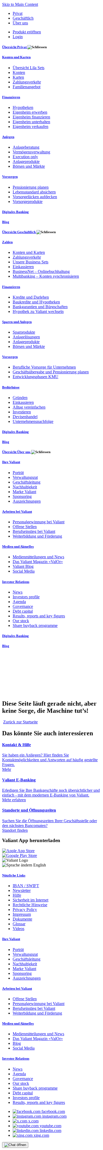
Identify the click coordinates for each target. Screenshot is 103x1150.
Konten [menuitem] (19, 72)
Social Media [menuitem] (24, 571)
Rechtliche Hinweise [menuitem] (30, 905)
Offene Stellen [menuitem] (25, 526)
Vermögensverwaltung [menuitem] (31, 152)
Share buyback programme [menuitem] (35, 625)
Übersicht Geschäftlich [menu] (19, 232)
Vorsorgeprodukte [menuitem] (28, 201)
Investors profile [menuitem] (26, 597)
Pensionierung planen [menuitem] (31, 187)
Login (18, 36)
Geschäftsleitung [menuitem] (26, 482)
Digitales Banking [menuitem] (15, 212)
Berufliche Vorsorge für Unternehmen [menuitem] (44, 367)
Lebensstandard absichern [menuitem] (34, 192)
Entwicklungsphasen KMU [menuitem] (35, 376)
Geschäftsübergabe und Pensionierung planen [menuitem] (51, 372)
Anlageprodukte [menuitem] (26, 161)
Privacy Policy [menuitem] (25, 909)
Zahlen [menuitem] (7, 242)
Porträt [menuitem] (18, 472)
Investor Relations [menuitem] (15, 582)
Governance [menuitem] (23, 606)
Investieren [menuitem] (22, 412)
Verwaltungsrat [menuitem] (25, 477)
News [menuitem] (17, 592)
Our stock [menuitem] (21, 620)
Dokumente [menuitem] (22, 919)
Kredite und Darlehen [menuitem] (31, 297)
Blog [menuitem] (5, 222)
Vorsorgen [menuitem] (10, 177)
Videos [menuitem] (18, 928)
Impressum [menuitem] (22, 914)
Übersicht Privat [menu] (14, 47)
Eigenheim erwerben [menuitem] (30, 112)
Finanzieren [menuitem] (11, 97)
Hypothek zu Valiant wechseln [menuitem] (38, 311)
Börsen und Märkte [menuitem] (29, 166)
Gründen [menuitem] (20, 397)
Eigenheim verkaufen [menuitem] (30, 126)
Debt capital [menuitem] (23, 611)
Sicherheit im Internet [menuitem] (30, 900)
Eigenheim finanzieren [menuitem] (31, 117)
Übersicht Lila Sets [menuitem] (28, 67)
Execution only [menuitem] (25, 156)
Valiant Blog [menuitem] (23, 566)
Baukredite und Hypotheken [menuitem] (36, 302)
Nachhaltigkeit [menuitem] (25, 487)
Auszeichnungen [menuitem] (27, 501)
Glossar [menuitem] (19, 924)
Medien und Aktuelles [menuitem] (18, 547)
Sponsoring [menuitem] (22, 496)
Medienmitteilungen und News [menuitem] (38, 557)
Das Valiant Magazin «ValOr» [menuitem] (38, 561)
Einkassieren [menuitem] (23, 266)
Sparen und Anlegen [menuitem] (17, 322)
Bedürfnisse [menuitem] (11, 387)
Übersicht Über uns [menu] (16, 452)
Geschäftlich (23, 18)
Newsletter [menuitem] (22, 890)
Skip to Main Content (20, 4)
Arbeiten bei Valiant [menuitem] (17, 512)
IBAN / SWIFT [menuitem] (26, 885)
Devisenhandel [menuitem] (25, 416)
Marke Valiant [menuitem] (24, 491)
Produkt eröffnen (27, 32)
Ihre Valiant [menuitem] (11, 462)
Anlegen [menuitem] (8, 137)
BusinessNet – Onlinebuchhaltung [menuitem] (41, 271)
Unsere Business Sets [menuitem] (30, 262)
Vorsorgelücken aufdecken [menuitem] (35, 196)
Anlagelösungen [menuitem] (26, 337)
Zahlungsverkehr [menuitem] (27, 82)
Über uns (20, 23)
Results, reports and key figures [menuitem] (39, 616)
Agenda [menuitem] (19, 601)
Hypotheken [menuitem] (23, 107)
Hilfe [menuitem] (17, 895)
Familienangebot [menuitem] (26, 87)
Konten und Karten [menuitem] (16, 57)
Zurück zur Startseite (20, 722)
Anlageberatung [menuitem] (26, 147)
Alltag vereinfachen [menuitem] (29, 407)
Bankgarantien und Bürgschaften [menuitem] (40, 306)
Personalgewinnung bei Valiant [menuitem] (38, 522)
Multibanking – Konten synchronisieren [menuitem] (46, 276)
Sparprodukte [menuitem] (24, 332)
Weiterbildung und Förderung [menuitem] (37, 536)
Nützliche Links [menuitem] (13, 875)
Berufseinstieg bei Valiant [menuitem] (34, 531)
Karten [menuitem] (18, 77)
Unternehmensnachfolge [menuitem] (33, 421)
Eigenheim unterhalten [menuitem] (31, 122)
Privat (17, 13)
